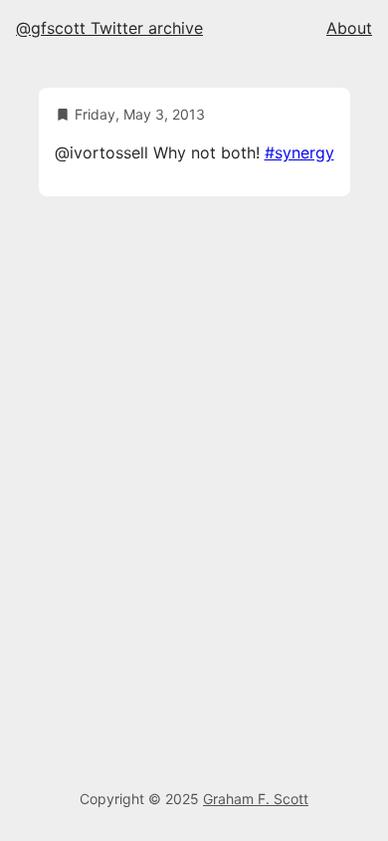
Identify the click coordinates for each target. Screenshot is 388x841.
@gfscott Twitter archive (109, 28)
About (349, 28)
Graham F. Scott (255, 798)
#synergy (299, 152)
